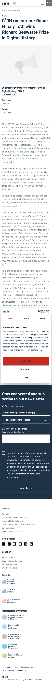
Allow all (26, 361)
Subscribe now (26, 488)
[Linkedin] (9, 544)
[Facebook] (3, 544)
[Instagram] (14, 544)
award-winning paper (17, 168)
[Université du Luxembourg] (5, 3)
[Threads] (25, 544)
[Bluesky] (31, 544)
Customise (24, 369)
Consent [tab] (9, 318)
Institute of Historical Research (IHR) (20, 277)
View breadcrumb (11, 10)
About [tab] (42, 318)
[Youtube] (20, 544)
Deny (26, 377)
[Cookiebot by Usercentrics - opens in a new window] (38, 311)
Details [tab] (26, 318)
